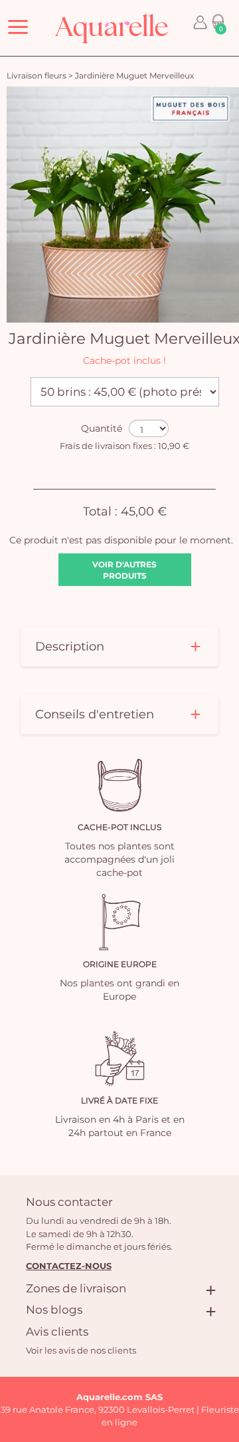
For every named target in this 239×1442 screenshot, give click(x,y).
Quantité (101, 428)
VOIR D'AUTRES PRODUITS (124, 570)
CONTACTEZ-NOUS (69, 1265)
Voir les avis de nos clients (81, 1350)
